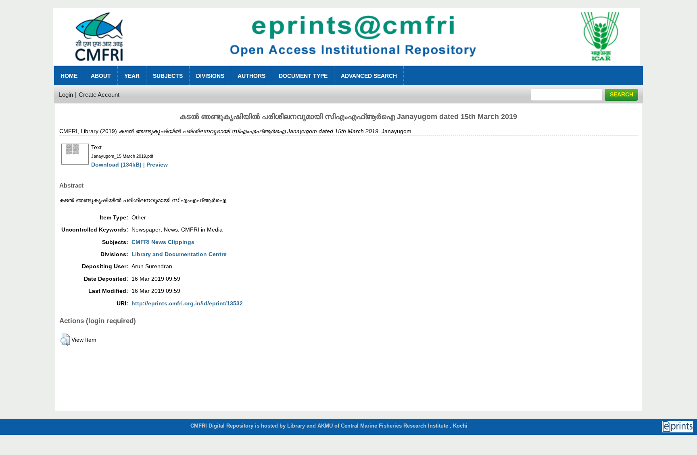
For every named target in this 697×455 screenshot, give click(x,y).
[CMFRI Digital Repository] (346, 67)
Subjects (168, 76)
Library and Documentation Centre (179, 254)
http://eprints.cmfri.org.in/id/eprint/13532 (187, 303)
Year (132, 76)
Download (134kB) (116, 164)
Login (66, 94)
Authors (251, 76)
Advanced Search (369, 76)
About (101, 76)
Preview (157, 164)
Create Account (99, 94)
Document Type (303, 76)
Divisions (210, 76)
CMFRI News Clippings (162, 242)
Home (69, 76)
